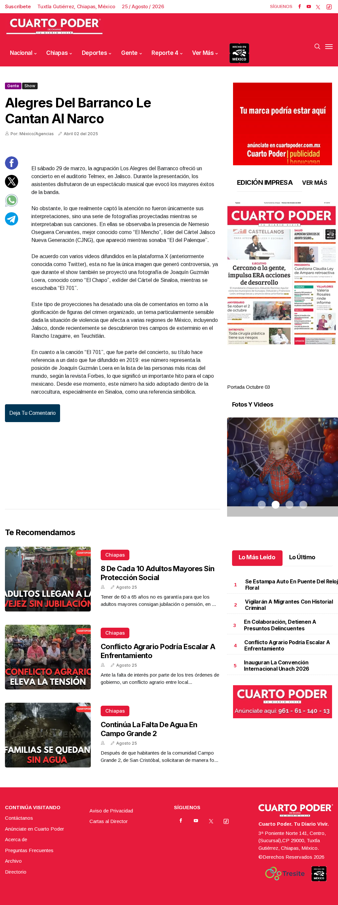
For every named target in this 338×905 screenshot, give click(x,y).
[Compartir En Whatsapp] (11, 205)
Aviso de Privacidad (111, 810)
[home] (54, 26)
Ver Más (203, 53)
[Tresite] (285, 873)
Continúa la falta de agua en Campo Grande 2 (149, 728)
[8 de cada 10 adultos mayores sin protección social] (48, 579)
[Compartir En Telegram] (11, 223)
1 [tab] (262, 379)
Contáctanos (19, 818)
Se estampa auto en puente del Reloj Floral (291, 584)
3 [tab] (289, 379)
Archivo (13, 861)
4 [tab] (303, 379)
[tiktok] (329, 6)
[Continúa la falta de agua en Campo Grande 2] (48, 735)
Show (29, 85)
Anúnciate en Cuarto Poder (34, 829)
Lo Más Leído (257, 557)
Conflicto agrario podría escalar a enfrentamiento (287, 645)
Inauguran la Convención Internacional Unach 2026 (276, 665)
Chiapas (57, 53)
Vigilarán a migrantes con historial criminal (289, 604)
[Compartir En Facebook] (11, 168)
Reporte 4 (165, 53)
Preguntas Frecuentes (29, 850)
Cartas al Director (108, 821)
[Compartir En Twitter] (11, 186)
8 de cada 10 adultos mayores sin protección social (157, 572)
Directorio (15, 872)
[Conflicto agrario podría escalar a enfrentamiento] (48, 657)
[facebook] (299, 6)
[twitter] (318, 6)
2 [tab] (276, 379)
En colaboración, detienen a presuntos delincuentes (280, 624)
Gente (129, 53)
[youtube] (309, 6)
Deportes (94, 53)
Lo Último (302, 557)
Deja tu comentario (32, 413)
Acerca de (16, 839)
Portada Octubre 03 (248, 387)
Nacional (21, 53)
